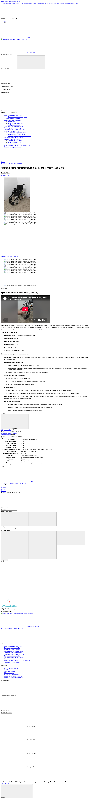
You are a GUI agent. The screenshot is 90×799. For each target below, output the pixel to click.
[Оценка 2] (43, 538)
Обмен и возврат (20, 3)
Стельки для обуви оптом (12, 139)
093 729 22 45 (31, 53)
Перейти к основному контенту (10, 1)
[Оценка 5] (43, 552)
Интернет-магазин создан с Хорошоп (12, 628)
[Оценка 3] (71, 538)
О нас (2, 3)
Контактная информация (32, 3)
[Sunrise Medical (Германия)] (9, 256)
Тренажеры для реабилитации (13, 128)
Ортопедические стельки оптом (13, 137)
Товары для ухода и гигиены (12, 147)
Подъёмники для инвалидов (12, 120)
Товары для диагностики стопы (13, 126)
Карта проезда (5, 783)
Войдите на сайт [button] (6, 430)
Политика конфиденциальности (68, 3)
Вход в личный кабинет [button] (11, 668)
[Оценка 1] (14, 538)
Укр (5, 21)
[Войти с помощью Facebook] (14, 519)
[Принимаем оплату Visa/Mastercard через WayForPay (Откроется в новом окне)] (17, 613)
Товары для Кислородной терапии (14, 129)
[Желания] (45, 10)
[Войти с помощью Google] (43, 519)
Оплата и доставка (9, 3)
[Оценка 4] (14, 552)
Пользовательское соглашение (49, 3)
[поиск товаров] (31, 62)
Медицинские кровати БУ (12, 131)
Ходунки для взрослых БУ (12, 118)
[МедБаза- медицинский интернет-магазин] (9, 607)
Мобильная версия (33, 626)
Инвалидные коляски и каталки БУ (14, 115)
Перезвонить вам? (6, 54)
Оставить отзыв (5, 175)
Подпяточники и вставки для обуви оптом (17, 145)
